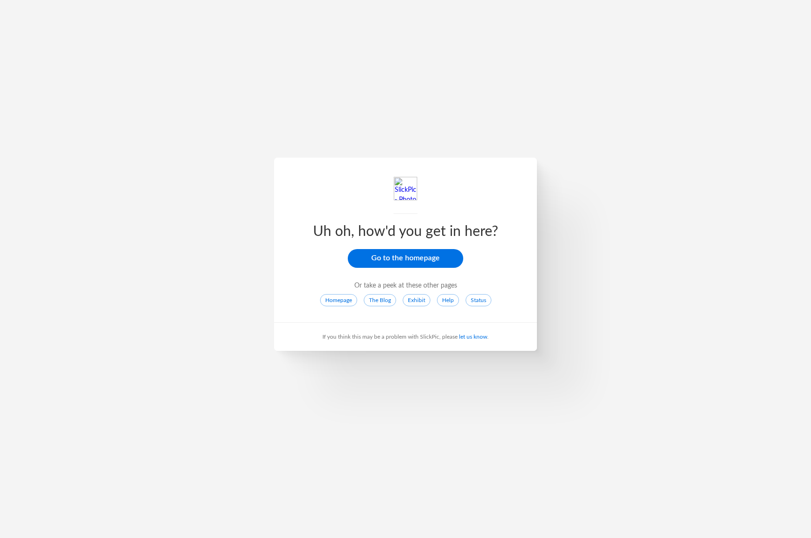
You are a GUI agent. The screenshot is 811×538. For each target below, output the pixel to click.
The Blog (380, 300)
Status (478, 300)
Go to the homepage (405, 258)
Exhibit (416, 300)
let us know (473, 337)
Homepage (338, 300)
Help (448, 300)
